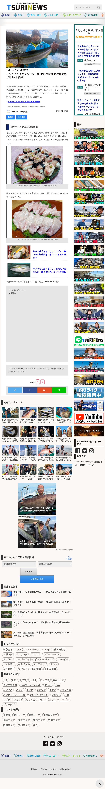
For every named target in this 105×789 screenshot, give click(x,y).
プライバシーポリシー (49, 769)
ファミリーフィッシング (37, 649)
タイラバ (7, 659)
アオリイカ (65, 689)
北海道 (6, 715)
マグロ (42, 699)
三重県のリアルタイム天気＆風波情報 (24, 101)
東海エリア (24, 720)
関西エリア (39, 720)
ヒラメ (52, 689)
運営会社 (34, 769)
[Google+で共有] (44, 390)
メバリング (21, 654)
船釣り (11, 117)
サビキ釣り (50, 669)
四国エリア (9, 725)
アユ (57, 684)
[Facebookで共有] (30, 390)
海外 (35, 725)
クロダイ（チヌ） (39, 694)
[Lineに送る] (59, 390)
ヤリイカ (30, 699)
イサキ (33, 680)
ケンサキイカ (10, 684)
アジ (5, 680)
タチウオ (41, 689)
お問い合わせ (65, 769)
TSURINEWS (51, 774)
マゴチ (6, 699)
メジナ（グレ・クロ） (14, 694)
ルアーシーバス (52, 654)
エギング (7, 654)
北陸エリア (9, 720)
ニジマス (7, 689)
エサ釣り (22, 117)
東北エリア (19, 715)
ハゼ (66, 694)
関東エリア (34, 715)
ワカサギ (18, 699)
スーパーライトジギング (28, 659)
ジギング (49, 659)
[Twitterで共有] (15, 390)
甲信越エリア (50, 715)
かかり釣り (9, 669)
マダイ (14, 680)
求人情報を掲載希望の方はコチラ (89, 37)
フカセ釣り (63, 659)
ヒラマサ (44, 680)
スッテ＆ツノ (40, 664)
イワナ (29, 689)
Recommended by (61, 550)
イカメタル (24, 664)
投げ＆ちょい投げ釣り (29, 669)
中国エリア (54, 720)
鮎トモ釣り (59, 649)
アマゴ (19, 689)
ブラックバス (10, 704)
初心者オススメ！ (12, 649)
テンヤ (53, 664)
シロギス (56, 694)
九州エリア (24, 725)
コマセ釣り (9, 664)
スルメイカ (58, 680)
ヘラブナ (64, 699)
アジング (35, 654)
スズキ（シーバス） (30, 684)
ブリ (24, 680)
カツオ (52, 699)
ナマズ (48, 684)
